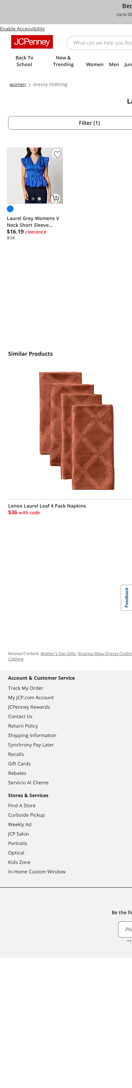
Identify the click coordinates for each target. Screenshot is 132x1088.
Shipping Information (32, 735)
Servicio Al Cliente (28, 782)
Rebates (17, 773)
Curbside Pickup (26, 815)
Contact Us (20, 716)
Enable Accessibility (22, 28)
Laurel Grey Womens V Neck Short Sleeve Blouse (33, 221)
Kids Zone (19, 862)
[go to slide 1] (33, 198)
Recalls (16, 754)
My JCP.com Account (31, 697)
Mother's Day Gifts (58, 653)
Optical (16, 852)
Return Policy (23, 726)
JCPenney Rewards (29, 707)
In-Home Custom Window (37, 871)
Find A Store (22, 805)
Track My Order (25, 688)
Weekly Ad (19, 824)
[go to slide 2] (39, 198)
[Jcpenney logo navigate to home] (32, 42)
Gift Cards (19, 763)
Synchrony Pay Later (31, 744)
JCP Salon (18, 834)
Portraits (17, 843)
